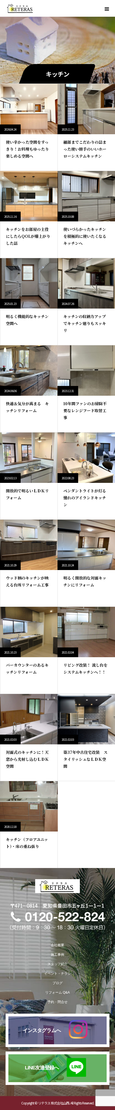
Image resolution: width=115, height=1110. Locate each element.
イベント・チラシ (57, 973)
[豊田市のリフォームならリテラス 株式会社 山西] (57, 886)
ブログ (57, 983)
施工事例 (57, 955)
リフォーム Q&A (57, 992)
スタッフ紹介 (57, 964)
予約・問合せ (57, 1002)
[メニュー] (106, 8)
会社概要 (57, 945)
